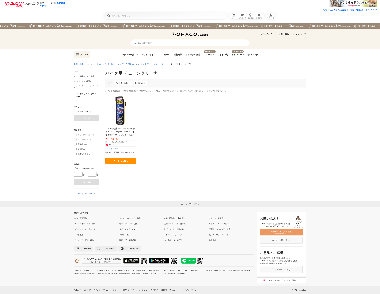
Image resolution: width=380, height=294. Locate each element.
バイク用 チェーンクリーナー (152, 64)
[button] (123, 83)
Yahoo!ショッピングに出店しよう (354, 10)
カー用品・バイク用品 (103, 64)
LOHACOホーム (81, 64)
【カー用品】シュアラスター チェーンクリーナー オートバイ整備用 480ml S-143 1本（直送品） (120, 131)
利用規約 (154, 290)
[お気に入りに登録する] (135, 155)
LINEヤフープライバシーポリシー (106, 290)
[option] (86, 111)
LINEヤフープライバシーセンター (135, 290)
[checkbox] (75, 144)
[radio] (75, 168)
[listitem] (86, 76)
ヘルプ (374, 10)
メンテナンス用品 (126, 64)
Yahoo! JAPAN (329, 10)
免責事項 (163, 290)
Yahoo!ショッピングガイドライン (183, 290)
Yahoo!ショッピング (82, 290)
